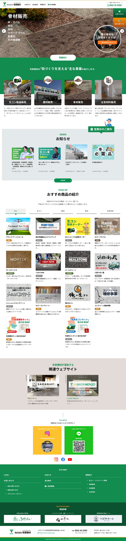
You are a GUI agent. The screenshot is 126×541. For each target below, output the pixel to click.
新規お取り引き (13, 490)
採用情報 (53, 4)
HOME (6, 475)
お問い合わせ (9, 481)
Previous (4, 31)
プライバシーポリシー (15, 494)
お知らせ (27, 4)
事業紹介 (43, 4)
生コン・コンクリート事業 (98, 480)
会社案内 (35, 4)
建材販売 (92, 484)
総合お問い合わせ (13, 486)
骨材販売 (92, 488)
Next (122, 31)
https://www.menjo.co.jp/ (47, 533)
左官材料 (92, 492)
